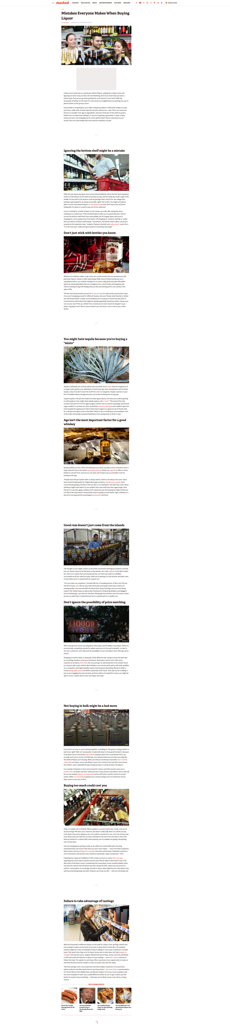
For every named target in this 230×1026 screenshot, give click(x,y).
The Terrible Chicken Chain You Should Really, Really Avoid (105, 1007)
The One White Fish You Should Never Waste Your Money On (123, 1007)
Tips (62, 9)
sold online (83, 663)
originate (111, 571)
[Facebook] (136, 3)
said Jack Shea (110, 969)
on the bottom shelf (96, 204)
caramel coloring (104, 406)
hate (109, 387)
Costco (66, 762)
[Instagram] (147, 3)
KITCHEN (117, 3)
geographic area (75, 671)
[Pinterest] (151, 3)
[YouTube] (140, 3)
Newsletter (172, 3)
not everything (78, 777)
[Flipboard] (154, 3)
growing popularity (94, 470)
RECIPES (75, 3)
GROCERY (126, 3)
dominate (97, 495)
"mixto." (106, 401)
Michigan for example (87, 851)
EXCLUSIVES (85, 3)
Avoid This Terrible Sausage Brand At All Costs (67, 1007)
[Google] (158, 3)
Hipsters (113, 470)
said (77, 586)
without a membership (85, 774)
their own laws (117, 858)
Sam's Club (121, 760)
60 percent (96, 293)
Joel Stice (66, 22)
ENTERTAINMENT (105, 3)
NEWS (94, 3)
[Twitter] (144, 3)
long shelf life (89, 755)
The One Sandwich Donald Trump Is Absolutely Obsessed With (86, 1008)
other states (113, 957)
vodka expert (114, 224)
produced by (68, 772)
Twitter (126, 744)
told (112, 482)
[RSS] (162, 3)
